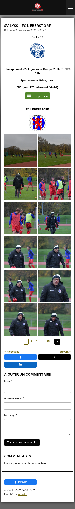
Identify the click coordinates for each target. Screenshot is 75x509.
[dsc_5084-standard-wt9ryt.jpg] (54, 320)
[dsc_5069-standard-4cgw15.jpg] (54, 150)
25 (48, 341)
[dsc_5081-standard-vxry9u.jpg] (21, 286)
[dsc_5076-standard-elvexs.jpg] (21, 218)
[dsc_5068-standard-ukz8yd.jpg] (21, 150)
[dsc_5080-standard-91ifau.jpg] (54, 252)
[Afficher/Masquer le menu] (70, 7)
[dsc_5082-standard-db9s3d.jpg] (54, 286)
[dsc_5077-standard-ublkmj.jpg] (54, 218)
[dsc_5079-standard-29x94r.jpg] (21, 252)
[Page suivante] (57, 342)
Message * (10, 415)
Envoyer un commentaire (22, 442)
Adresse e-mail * (14, 398)
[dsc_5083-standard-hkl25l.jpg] (21, 320)
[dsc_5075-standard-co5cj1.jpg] (54, 184)
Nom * (8, 381)
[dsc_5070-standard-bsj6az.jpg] (21, 184)
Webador (22, 494)
